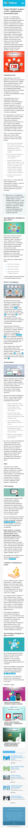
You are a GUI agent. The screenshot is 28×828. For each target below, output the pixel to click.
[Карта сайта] (14, 823)
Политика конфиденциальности (14, 826)
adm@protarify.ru (14, 820)
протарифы (10, 3)
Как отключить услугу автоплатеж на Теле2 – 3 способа (18, 757)
